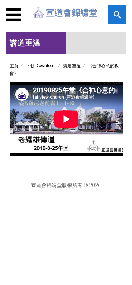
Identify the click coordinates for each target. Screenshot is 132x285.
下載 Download (41, 65)
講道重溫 (72, 65)
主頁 (14, 65)
